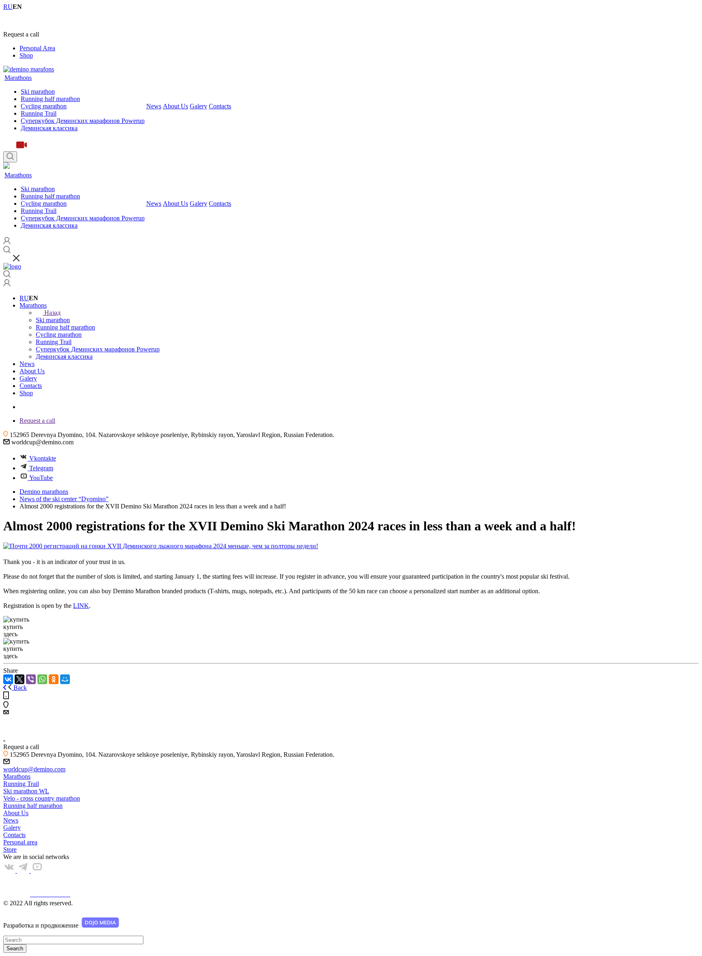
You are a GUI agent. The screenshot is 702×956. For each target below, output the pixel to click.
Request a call (37, 420)
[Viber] (31, 679)
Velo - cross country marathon (41, 798)
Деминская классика (49, 128)
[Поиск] (10, 156)
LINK (81, 605)
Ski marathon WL (26, 791)
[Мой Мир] (65, 679)
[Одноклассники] (53, 679)
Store (10, 849)
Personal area (20, 842)
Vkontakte (42, 458)
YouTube (41, 477)
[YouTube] (37, 870)
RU (24, 298)
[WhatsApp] (42, 679)
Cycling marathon (44, 106)
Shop (26, 55)
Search (14, 948)
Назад (52, 312)
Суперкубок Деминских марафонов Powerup (83, 120)
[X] (19, 679)
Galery (198, 106)
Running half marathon (50, 98)
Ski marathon (38, 91)
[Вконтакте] (10, 870)
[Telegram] (24, 870)
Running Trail (38, 113)
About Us (175, 106)
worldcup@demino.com (34, 769)
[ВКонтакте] (8, 679)
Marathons (18, 77)
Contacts (220, 106)
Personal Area (37, 48)
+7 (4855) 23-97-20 (28, 20)
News (153, 106)
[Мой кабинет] (7, 284)
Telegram (41, 468)
